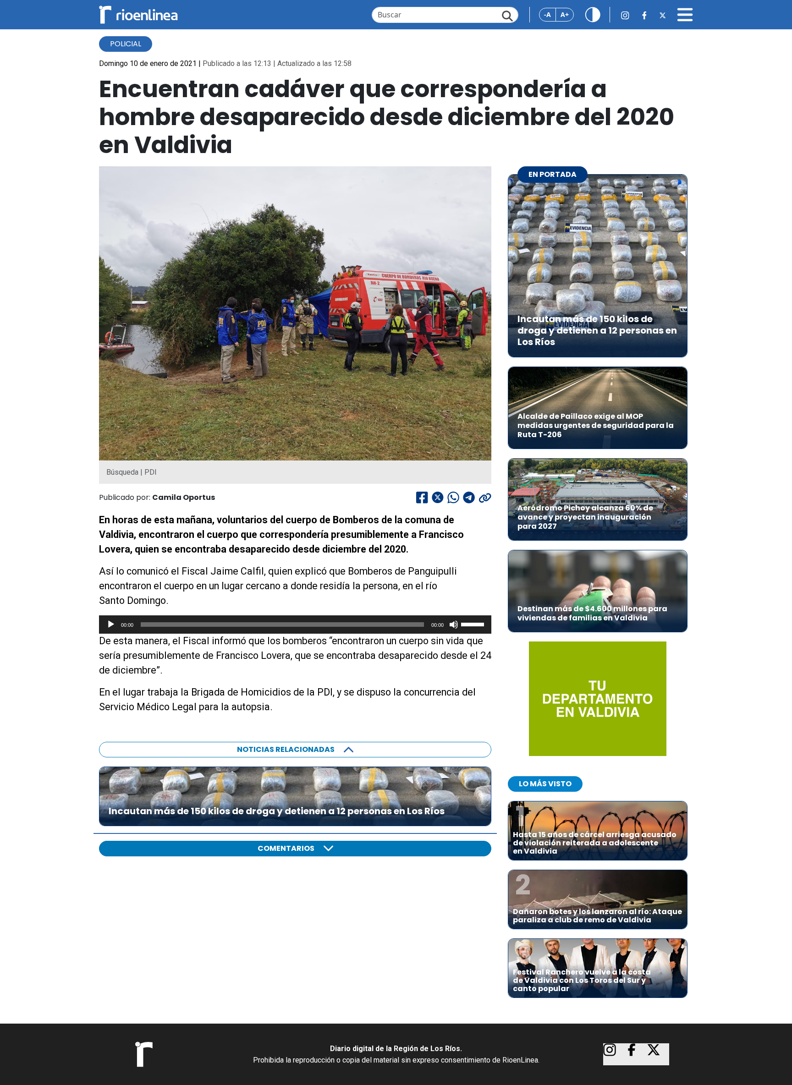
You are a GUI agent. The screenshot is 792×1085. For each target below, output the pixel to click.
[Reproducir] (111, 624)
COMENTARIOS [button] (286, 848)
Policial (125, 43)
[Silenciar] (453, 624)
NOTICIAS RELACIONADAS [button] (286, 749)
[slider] (474, 623)
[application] (295, 624)
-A (547, 14)
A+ (565, 14)
